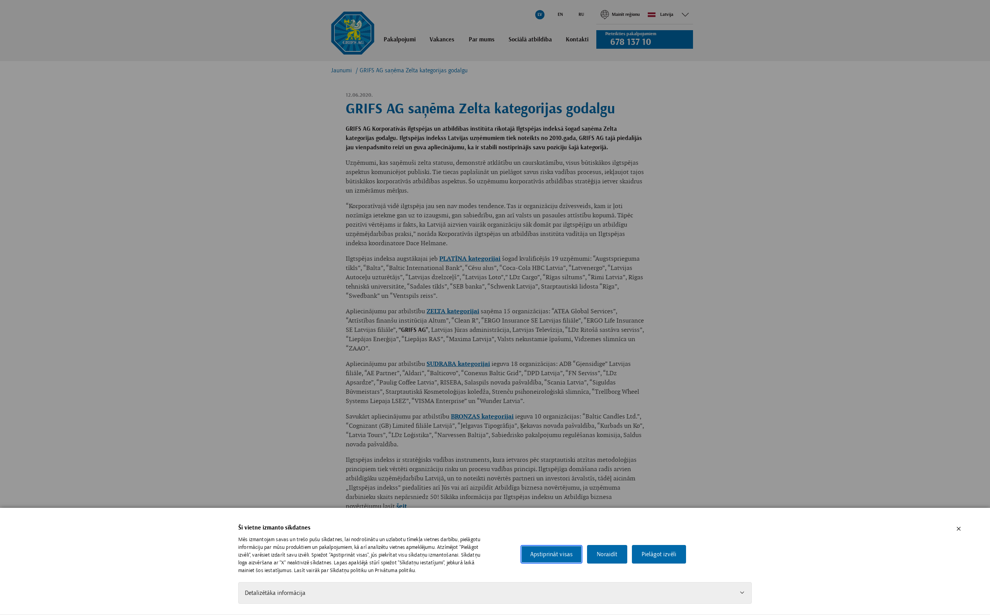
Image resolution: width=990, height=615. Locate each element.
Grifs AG (352, 33)
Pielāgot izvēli (659, 554)
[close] (958, 528)
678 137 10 (630, 42)
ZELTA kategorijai (453, 311)
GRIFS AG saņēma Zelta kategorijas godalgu (414, 70)
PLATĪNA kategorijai (469, 259)
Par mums (482, 40)
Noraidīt (607, 554)
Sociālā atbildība (530, 40)
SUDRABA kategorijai (458, 364)
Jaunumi (341, 70)
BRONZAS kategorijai (482, 416)
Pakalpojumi (400, 40)
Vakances (442, 40)
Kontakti (577, 40)
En (560, 14)
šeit (401, 506)
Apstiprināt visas (551, 554)
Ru (581, 14)
